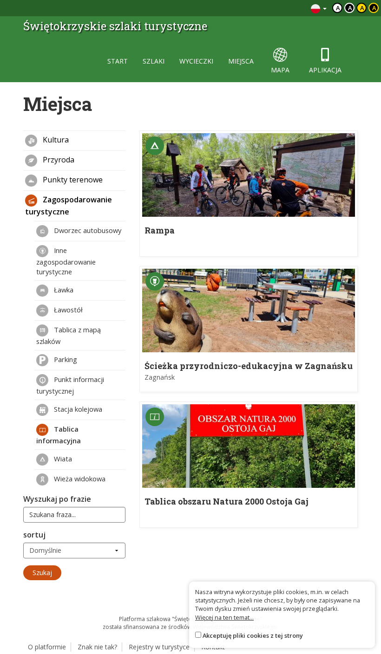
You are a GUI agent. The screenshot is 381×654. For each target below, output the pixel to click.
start (117, 61)
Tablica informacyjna (58, 434)
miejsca (241, 61)
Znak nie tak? (97, 646)
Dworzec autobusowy (86, 230)
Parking (64, 359)
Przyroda (57, 160)
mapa (280, 69)
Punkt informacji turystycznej (70, 385)
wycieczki (196, 61)
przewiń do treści (278, 8)
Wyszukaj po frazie (57, 499)
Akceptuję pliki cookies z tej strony (253, 635)
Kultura (55, 140)
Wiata (62, 458)
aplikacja (325, 69)
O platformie (47, 646)
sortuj (34, 535)
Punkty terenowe (72, 180)
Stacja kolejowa (77, 409)
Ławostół (67, 309)
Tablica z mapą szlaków (68, 335)
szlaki (153, 61)
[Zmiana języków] (318, 8)
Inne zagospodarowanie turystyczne (66, 261)
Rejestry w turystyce (159, 646)
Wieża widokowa (78, 478)
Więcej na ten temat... (224, 617)
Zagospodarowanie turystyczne (68, 206)
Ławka (62, 289)
